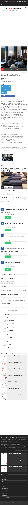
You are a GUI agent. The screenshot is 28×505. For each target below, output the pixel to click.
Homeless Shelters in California (15, 368)
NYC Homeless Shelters (13, 381)
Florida (3, 484)
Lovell (9, 316)
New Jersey (4, 495)
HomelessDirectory (11, 9)
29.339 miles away (8, 187)
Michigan (4, 481)
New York (4, 477)
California (4, 479)
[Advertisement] (14, 27)
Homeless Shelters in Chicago (15, 355)
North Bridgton (11, 327)
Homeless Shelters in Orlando (15, 375)
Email (4, 92)
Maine (6, 44)
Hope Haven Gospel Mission (9, 191)
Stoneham (10, 340)
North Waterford (12, 320)
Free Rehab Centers (5, 303)
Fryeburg (10, 344)
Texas (3, 491)
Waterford (10, 330)
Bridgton (10, 337)
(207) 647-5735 (6, 86)
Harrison (10, 334)
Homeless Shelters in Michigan (15, 362)
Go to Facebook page (8, 96)
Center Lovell (11, 323)
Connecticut (4, 497)
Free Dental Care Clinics (6, 299)
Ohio (3, 486)
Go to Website (6, 89)
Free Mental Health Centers (7, 309)
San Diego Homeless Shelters (14, 388)
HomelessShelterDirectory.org (14, 502)
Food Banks (3, 289)
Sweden (9, 44)
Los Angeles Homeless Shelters (15, 394)
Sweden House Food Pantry (18, 44)
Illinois (3, 493)
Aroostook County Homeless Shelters (9, 294)
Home (2, 44)
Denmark (10, 347)
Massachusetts (5, 488)
